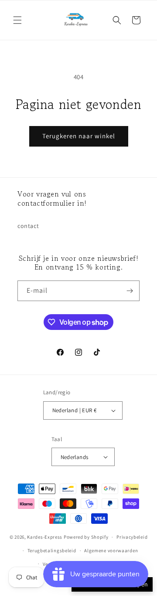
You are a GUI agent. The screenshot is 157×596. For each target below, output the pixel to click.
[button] (17, 20)
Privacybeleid (131, 537)
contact (28, 226)
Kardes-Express (44, 537)
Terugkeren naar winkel (78, 136)
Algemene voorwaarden (111, 550)
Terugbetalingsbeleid (51, 550)
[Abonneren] (129, 290)
